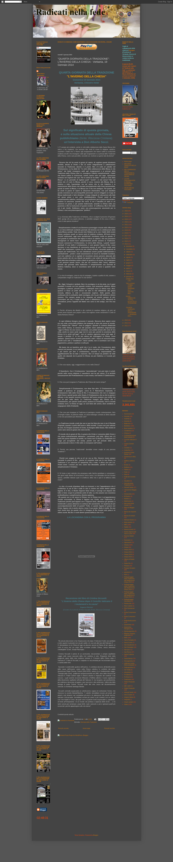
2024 (126, 216)
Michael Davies (129, 520)
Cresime (127, 448)
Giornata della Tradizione (88, 722)
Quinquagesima (129, 631)
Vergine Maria (128, 697)
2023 (126, 219)
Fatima (126, 469)
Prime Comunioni (129, 616)
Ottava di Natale (129, 559)
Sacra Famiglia (129, 640)
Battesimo (127, 423)
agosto (128, 257)
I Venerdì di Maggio (130, 490)
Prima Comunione (130, 612)
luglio (128, 260)
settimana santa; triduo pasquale (129, 664)
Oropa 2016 (128, 552)
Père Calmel (128, 606)
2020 (126, 227)
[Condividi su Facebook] (106, 719)
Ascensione (128, 414)
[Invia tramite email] (99, 719)
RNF (125, 638)
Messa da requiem (130, 512)
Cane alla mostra (47, 81)
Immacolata (128, 494)
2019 (126, 230)
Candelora (127, 431)
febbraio (129, 274)
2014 (126, 244)
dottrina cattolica (129, 461)
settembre (129, 254)
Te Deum (127, 677)
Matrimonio (127, 501)
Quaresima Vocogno (127, 628)
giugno (128, 263)
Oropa (126, 547)
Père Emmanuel (129, 608)
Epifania (126, 467)
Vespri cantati (128, 702)
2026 (126, 211)
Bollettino (127, 426)
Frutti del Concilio (129, 477)
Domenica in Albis (130, 457)
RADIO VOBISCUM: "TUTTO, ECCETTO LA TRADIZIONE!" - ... (131, 301)
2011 (126, 325)
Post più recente (63, 728)
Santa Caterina (129, 654)
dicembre (129, 246)
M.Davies (127, 496)
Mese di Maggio (129, 507)
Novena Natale (129, 536)
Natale (126, 527)
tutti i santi (127, 686)
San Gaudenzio (129, 645)
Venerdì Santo (128, 692)
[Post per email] (95, 719)
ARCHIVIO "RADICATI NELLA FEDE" (130, 165)
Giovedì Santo (128, 487)
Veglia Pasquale (129, 688)
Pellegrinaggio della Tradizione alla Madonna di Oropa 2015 (129, 579)
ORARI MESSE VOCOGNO (129, 188)
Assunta (126, 416)
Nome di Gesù (128, 529)
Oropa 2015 (128, 549)
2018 (126, 233)
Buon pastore (128, 428)
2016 (126, 238)
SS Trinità (127, 670)
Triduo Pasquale (129, 682)
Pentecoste (127, 603)
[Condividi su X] (104, 719)
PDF (125, 574)
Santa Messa (128, 658)
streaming (127, 672)
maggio (128, 265)
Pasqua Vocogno (129, 568)
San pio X (127, 650)
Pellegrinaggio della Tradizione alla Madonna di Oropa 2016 (129, 587)
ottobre (128, 252)
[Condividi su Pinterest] (108, 719)
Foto (125, 474)
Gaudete (127, 481)
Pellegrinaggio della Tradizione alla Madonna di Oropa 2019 (129, 594)
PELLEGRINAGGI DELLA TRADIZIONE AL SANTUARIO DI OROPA (130, 173)
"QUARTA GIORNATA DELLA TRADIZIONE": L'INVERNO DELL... (131, 312)
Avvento (126, 421)
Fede (125, 472)
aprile (128, 268)
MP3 (125, 525)
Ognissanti (127, 542)
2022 (126, 222)
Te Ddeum (127, 674)
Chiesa (126, 433)
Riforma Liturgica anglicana (129, 634)
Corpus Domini (129, 444)
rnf (84, 719)
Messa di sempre (129, 516)
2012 (126, 323)
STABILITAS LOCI (130, 279)
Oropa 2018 (128, 554)
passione (127, 572)
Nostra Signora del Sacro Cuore (130, 532)
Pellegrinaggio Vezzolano (129, 600)
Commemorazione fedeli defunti (130, 436)
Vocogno (132, 50)
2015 (126, 241)
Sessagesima (128, 661)
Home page (86, 728)
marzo (128, 271)
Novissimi (127, 540)
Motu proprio (128, 522)
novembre (129, 249)
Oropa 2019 (128, 557)
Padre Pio (127, 563)
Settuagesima (128, 667)
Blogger (95, 835)
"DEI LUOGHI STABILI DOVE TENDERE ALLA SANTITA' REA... (130, 288)
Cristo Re (127, 450)
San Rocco (127, 652)
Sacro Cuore (128, 642)
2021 (126, 224)
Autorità (126, 419)
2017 (126, 236)
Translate (130, 202)
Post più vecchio (109, 728)
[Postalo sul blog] (101, 719)
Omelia (126, 545)
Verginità (127, 699)
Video (126, 704)
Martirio (126, 499)
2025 (126, 214)
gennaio (129, 276)
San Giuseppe (128, 647)
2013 (126, 320)
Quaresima (127, 624)
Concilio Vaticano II (130, 439)
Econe (126, 465)
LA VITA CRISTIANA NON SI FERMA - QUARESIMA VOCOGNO (129, 182)
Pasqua (126, 566)
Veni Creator (128, 695)
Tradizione (127, 679)
